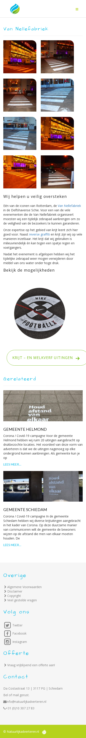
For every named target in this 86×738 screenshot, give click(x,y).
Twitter (16, 625)
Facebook (18, 633)
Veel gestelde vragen (22, 600)
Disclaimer (14, 591)
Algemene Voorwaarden (24, 587)
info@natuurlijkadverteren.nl (26, 701)
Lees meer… (12, 464)
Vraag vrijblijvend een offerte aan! (31, 665)
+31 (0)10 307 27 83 (20, 708)
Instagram (19, 642)
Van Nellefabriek (69, 206)
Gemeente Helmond (25, 429)
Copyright (14, 596)
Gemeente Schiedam (25, 509)
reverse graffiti (39, 234)
